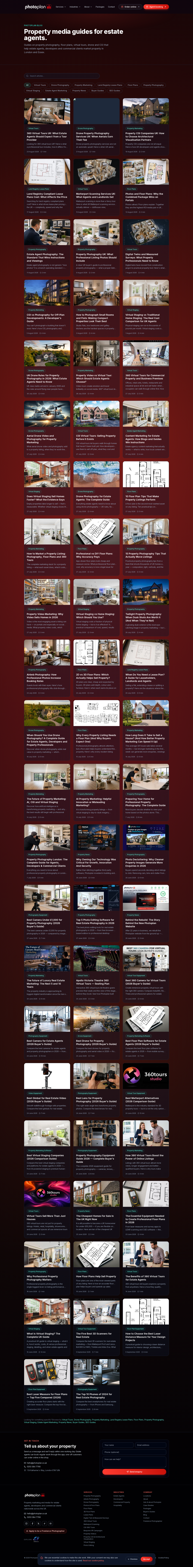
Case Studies (148, 1505)
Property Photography (154, 85)
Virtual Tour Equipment (136, 976)
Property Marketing (83, 85)
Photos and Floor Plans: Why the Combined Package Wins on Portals (144, 197)
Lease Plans (88, 1515)
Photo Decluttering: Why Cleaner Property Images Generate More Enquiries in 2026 (145, 862)
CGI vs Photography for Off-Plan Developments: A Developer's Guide (45, 318)
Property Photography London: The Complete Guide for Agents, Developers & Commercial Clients (47, 862)
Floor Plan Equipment (135, 1329)
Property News (79, 90)
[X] (38, 1523)
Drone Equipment (84, 1036)
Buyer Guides (98, 90)
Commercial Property (122, 1502)
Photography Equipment (37, 915)
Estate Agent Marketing (56, 90)
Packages (100, 7)
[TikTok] (44, 1523)
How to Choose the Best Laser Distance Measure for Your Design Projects (145, 1337)
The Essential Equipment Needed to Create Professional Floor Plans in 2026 (145, 1219)
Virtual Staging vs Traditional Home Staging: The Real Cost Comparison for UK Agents (143, 318)
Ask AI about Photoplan (152, 1502)
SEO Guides (114, 90)
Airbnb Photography (91, 1499)
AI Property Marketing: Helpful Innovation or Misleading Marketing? (93, 802)
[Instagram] (26, 1523)
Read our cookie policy (93, 1560)
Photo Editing (89, 1545)
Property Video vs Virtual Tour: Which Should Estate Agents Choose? (94, 378)
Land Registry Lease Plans (110, 85)
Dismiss (133, 1559)
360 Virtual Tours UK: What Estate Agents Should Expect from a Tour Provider (47, 136)
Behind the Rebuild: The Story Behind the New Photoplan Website (143, 923)
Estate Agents (119, 1496)
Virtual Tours (40, 85)
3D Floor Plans (89, 1512)
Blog (145, 1515)
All (27, 85)
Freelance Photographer (152, 1521)
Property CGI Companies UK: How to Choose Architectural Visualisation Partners (145, 136)
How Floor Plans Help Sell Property (96, 1276)
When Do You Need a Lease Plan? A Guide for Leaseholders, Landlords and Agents (145, 678)
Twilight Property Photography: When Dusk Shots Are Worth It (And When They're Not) (144, 617)
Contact (111, 7)
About (86, 7)
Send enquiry (136, 1472)
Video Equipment (35, 1093)
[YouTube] (50, 1523)
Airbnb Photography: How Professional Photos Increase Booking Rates (44, 678)
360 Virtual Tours (90, 1521)
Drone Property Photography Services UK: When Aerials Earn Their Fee (94, 136)
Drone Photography (60, 85)
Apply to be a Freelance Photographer (47, 1531)
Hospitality (118, 1505)
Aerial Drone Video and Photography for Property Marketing (41, 439)
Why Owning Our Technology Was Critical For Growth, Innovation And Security (96, 862)
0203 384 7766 (34, 1466)
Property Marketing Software (138, 1036)
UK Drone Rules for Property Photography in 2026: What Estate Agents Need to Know (47, 378)
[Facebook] (32, 1523)
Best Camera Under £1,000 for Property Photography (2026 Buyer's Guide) (44, 923)
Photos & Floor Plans (92, 1505)
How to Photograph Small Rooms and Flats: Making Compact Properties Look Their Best (95, 318)
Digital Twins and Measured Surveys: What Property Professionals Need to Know (142, 257)
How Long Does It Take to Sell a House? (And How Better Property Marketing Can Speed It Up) (145, 738)
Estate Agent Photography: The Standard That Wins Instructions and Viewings (46, 257)
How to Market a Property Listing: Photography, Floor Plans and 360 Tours (46, 557)
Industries (74, 7)
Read (63, 152)
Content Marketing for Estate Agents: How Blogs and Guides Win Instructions (143, 439)
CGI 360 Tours (89, 1527)
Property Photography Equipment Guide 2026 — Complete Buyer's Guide (95, 1158)
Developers (118, 1499)
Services (59, 7)
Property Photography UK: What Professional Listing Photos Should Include (96, 257)
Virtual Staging (33, 90)
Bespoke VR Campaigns (93, 1531)
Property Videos (90, 1534)
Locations (147, 1496)
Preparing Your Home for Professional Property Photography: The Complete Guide (146, 802)
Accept (146, 1559)
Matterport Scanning (91, 1524)
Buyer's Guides (149, 1512)
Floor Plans (133, 85)
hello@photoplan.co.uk (37, 1463)
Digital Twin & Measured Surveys (96, 1518)
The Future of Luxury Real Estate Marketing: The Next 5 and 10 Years (46, 983)
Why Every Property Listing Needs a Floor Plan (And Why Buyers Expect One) (96, 738)
